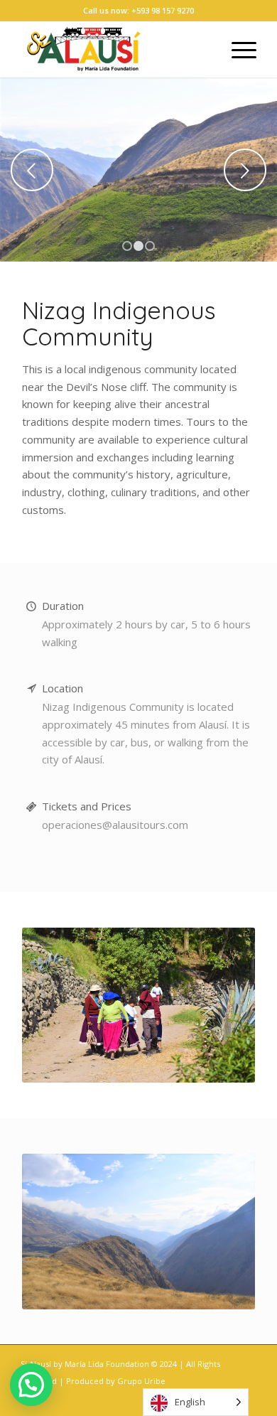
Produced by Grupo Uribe (115, 1380)
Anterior (32, 170)
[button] (31, 1384)
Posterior (245, 170)
